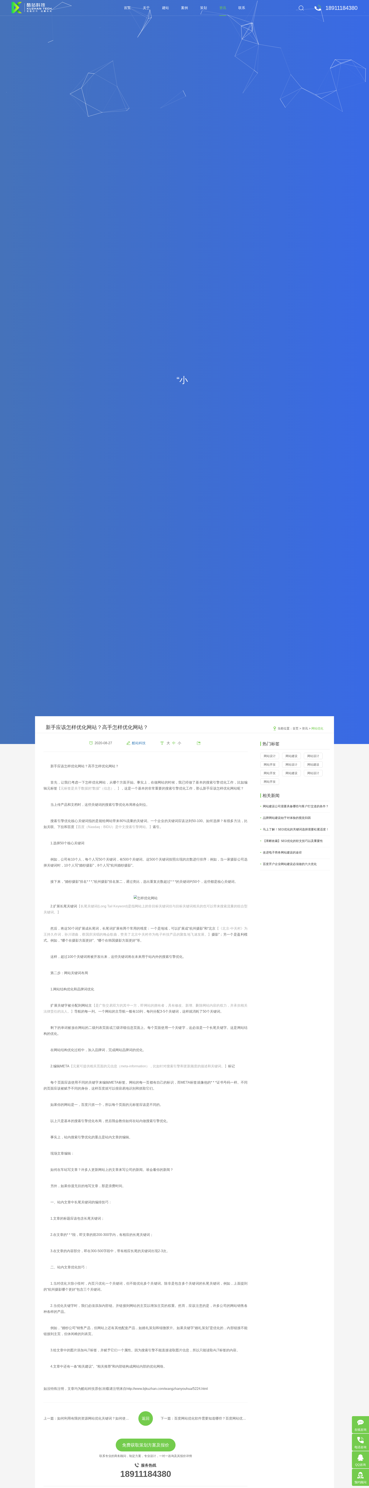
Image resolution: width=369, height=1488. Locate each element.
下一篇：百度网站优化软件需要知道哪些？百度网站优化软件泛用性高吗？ (204, 1418)
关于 (146, 8)
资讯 (222, 8)
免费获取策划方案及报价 (145, 1445)
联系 (241, 8)
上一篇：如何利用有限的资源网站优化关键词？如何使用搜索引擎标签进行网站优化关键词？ (87, 1418)
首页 (127, 8)
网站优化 (317, 728)
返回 (145, 1418)
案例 (184, 8)
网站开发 (270, 764)
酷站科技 (139, 743)
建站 (165, 8)
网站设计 (270, 756)
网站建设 (291, 756)
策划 (203, 8)
